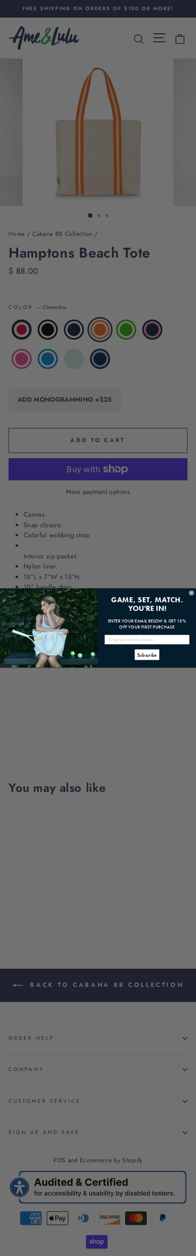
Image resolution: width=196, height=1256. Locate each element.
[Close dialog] (191, 593)
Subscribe (147, 655)
